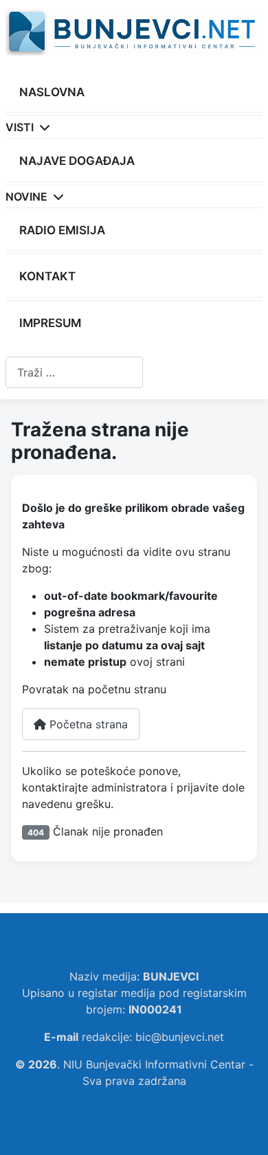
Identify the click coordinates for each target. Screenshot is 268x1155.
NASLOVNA (52, 92)
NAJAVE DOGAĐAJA (77, 161)
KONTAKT (47, 276)
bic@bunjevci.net (179, 1037)
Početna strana (87, 724)
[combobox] (74, 372)
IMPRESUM (50, 323)
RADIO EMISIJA (62, 230)
